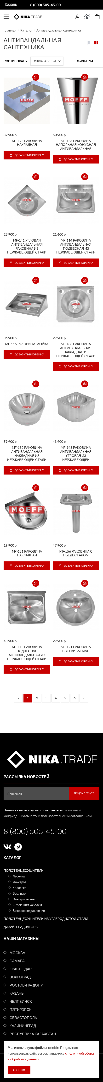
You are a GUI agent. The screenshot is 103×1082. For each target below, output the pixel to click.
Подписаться (84, 793)
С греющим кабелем (27, 905)
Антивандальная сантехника (58, 30)
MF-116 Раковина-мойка (26, 344)
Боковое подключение (29, 911)
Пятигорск (20, 1009)
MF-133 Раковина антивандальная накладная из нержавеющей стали (76, 350)
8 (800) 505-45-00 (35, 831)
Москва (17, 952)
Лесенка (19, 876)
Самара (17, 961)
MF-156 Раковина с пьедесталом (75, 553)
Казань (17, 993)
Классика (19, 888)
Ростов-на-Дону (26, 985)
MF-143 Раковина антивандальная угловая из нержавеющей (76, 453)
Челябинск (21, 1001)
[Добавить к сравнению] (35, 77)
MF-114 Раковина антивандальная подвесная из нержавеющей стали (76, 246)
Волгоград (20, 977)
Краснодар (21, 969)
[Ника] (51, 758)
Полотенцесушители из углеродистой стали (46, 919)
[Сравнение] (87, 17)
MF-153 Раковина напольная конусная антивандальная (76, 145)
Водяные (19, 893)
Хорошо (19, 1069)
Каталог (26, 30)
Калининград (23, 1026)
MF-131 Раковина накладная (27, 553)
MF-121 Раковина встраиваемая (76, 649)
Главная (10, 30)
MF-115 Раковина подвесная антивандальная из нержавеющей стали (26, 653)
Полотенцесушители (24, 870)
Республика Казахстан (33, 1034)
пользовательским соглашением (66, 816)
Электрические (23, 899)
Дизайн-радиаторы (21, 927)
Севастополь (23, 1017)
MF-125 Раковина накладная (27, 143)
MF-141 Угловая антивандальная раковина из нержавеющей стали (26, 246)
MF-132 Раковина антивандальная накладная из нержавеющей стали (26, 453)
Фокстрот (19, 882)
